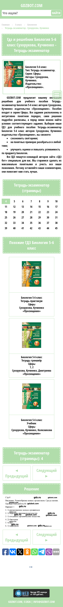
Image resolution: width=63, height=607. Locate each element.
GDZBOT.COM (32, 5)
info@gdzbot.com (44, 602)
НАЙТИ (56, 13)
